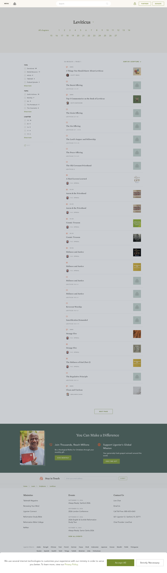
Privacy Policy (71, 564)
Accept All (120, 562)
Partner (144, 4)
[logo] (14, 3)
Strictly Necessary (150, 562)
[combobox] (80, 4)
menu (6, 3)
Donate (158, 4)
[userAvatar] (134, 3)
